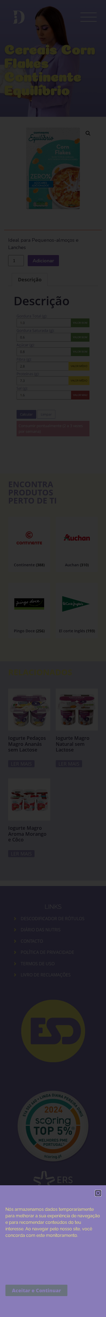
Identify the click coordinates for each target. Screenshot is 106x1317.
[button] (98, 1193)
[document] (53, 658)
